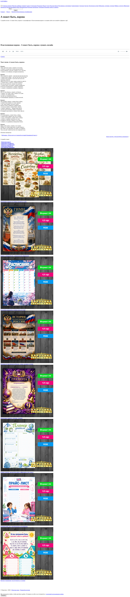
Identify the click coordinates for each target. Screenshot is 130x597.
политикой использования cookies (54, 594)
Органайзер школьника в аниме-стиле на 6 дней (13, 309)
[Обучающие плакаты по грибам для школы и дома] (27, 200)
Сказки (28, 5)
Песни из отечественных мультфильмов (22, 11)
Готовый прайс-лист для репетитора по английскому (14, 526)
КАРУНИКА (4, 1)
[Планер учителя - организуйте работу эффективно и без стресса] (27, 471)
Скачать (3, 56)
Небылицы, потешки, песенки (106, 5)
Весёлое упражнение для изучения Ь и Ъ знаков (13, 580)
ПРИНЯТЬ (3, 595)
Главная (3, 11)
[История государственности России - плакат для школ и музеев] (27, 362)
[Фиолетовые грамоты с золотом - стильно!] (27, 416)
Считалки (81, 5)
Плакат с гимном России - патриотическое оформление (15, 255)
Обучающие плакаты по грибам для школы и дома (13, 201)
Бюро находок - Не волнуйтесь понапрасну (117, 136)
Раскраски (39, 5)
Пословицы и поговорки (64, 5)
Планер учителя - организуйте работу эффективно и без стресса (17, 472)
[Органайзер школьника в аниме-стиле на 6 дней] (27, 308)
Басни (56, 5)
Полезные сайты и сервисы (51, 7)
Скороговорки (75, 5)
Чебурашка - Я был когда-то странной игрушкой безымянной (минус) (19, 135)
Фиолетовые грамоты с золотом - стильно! (11, 418)
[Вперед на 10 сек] (13, 51)
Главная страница (7, 5)
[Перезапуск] (3, 51)
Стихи (48, 5)
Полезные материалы (32, 7)
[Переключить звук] (118, 51)
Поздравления (23, 7)
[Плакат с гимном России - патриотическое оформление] (27, 254)
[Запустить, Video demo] (9, 51)
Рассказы (52, 5)
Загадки (86, 5)
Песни (44, 5)
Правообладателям (25, 590)
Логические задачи (93, 5)
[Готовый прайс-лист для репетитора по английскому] (27, 525)
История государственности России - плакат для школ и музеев (17, 364)
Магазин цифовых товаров (19, 5)
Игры (18, 7)
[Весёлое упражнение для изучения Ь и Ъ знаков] (27, 579)
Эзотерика (41, 7)
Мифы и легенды (119, 5)
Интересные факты (11, 7)
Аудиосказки (33, 5)
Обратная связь (15, 590)
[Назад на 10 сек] (6, 51)
